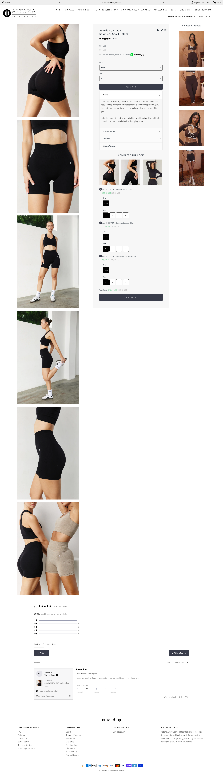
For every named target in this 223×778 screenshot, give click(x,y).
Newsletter (70, 738)
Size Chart (185, 10)
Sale (173, 10)
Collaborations (72, 745)
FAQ (19, 731)
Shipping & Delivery (26, 748)
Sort (168, 662)
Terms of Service (25, 745)
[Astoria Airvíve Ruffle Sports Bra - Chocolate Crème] (191, 48)
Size (100, 73)
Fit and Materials (109, 131)
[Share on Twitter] (162, 30)
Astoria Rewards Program (181, 16)
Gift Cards (70, 741)
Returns (21, 735)
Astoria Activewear (117, 770)
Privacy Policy (71, 751)
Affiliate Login (119, 731)
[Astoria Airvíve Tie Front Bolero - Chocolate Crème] (191, 127)
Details (105, 95)
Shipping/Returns (109, 146)
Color (101, 62)
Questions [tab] (51, 645)
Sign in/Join (198, 2)
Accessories (160, 10)
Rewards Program (73, 735)
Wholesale (70, 748)
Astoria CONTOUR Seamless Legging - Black (118, 223)
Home (57, 10)
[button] (108, 38)
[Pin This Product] (165, 30)
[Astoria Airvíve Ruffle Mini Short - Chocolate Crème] (191, 167)
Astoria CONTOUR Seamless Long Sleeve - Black (119, 256)
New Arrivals (85, 10)
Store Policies (24, 741)
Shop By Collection (106, 10)
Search (68, 731)
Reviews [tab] (39, 645)
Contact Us (22, 738)
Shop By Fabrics (129, 10)
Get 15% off (205, 16)
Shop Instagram (203, 10)
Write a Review (181, 654)
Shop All (69, 10)
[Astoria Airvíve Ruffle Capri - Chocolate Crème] (191, 87)
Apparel (145, 10)
